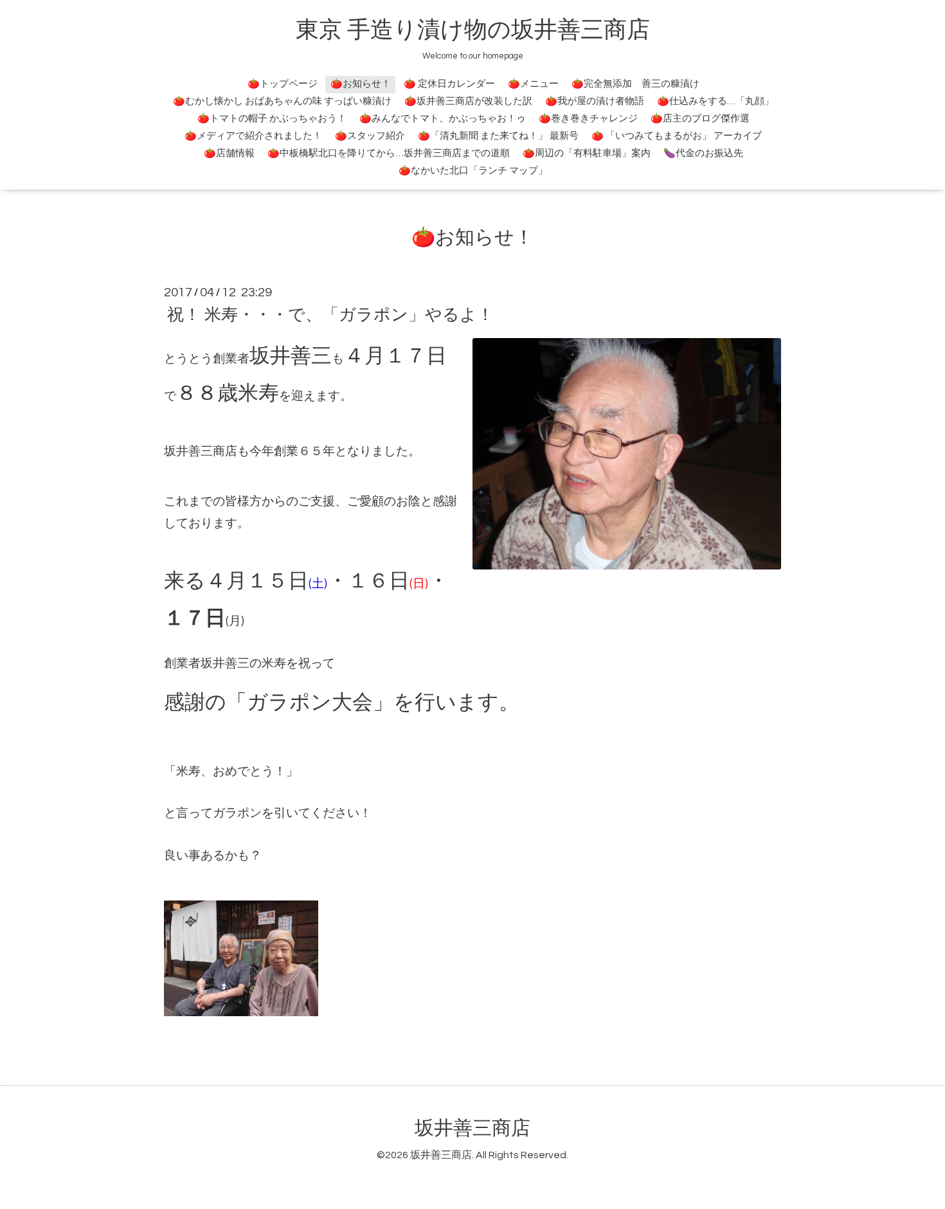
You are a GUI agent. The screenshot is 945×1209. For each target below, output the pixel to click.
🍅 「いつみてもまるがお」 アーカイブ (676, 136)
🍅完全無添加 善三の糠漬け (635, 84)
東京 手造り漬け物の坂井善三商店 (473, 30)
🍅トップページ (283, 84)
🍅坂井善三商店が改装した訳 (468, 101)
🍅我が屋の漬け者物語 (594, 101)
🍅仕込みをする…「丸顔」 (715, 101)
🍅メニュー (533, 84)
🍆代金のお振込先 (703, 153)
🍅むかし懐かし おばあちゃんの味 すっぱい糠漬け (282, 101)
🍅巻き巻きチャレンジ (588, 118)
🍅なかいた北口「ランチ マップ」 (473, 170)
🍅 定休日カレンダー (449, 84)
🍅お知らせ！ (360, 84)
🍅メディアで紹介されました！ (253, 136)
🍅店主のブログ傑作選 (700, 118)
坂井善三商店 (472, 1128)
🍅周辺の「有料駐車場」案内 (587, 153)
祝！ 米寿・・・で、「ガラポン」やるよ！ (330, 315)
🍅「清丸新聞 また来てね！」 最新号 (498, 136)
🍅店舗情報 (229, 153)
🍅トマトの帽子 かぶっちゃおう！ (271, 118)
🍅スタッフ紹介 (370, 136)
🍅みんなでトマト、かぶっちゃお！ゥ (442, 118)
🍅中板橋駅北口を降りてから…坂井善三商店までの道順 (388, 153)
